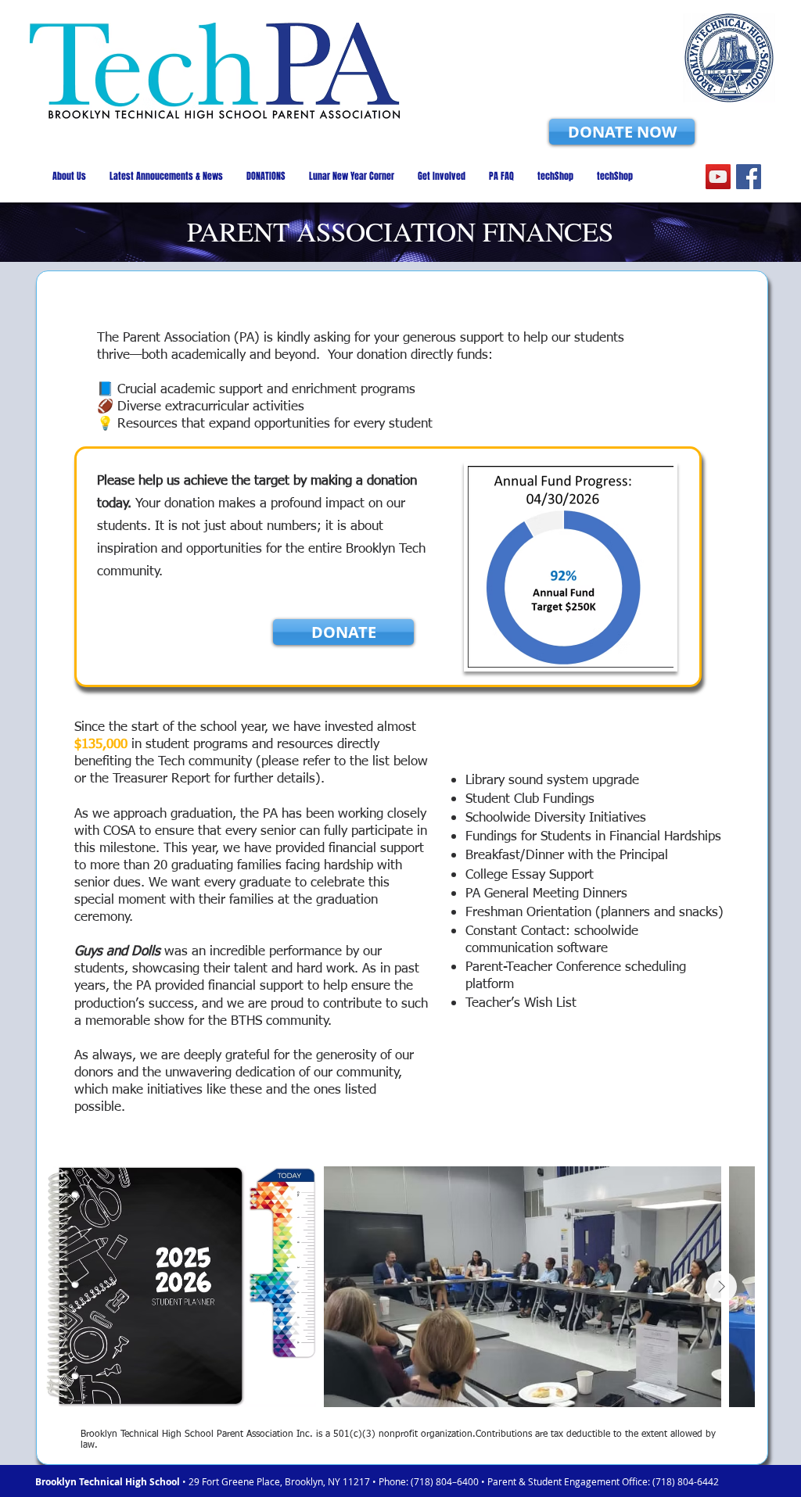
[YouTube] (718, 176)
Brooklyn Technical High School (108, 1481)
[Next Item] (721, 1286)
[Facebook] (748, 176)
